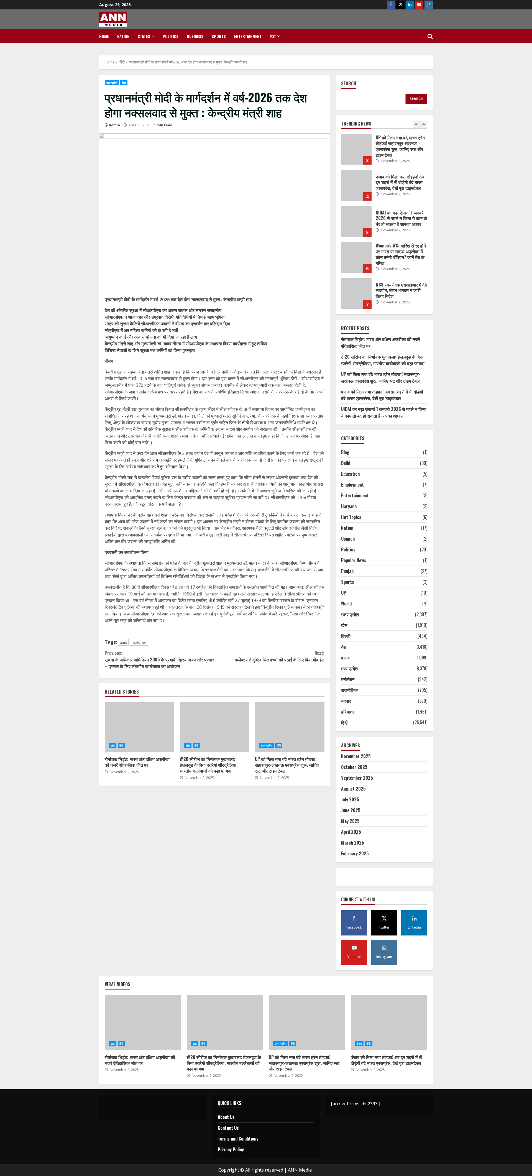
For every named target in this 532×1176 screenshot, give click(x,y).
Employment (352, 484)
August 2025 (353, 788)
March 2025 (352, 842)
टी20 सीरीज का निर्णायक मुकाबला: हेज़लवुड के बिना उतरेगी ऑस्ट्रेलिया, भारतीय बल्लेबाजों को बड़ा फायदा (214, 727)
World (346, 603)
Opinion (348, 538)
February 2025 (355, 853)
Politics (170, 36)
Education (350, 474)
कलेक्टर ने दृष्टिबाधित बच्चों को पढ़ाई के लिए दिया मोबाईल (279, 656)
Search (348, 84)
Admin (114, 125)
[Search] (430, 36)
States (144, 36)
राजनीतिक (349, 690)
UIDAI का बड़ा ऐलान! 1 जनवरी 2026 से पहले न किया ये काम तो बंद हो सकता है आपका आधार (356, 221)
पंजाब (345, 657)
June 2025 (350, 810)
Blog (345, 452)
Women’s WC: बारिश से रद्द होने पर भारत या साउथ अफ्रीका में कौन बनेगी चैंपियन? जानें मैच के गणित (356, 257)
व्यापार (346, 700)
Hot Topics (351, 517)
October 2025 (354, 767)
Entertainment (248, 36)
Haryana (349, 506)
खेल (113, 745)
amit (123, 642)
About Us (226, 1117)
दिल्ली (346, 636)
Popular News (353, 560)
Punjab (347, 571)
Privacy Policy (231, 1149)
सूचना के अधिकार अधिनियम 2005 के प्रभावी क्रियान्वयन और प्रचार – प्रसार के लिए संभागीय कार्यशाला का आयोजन (159, 659)
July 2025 (350, 799)
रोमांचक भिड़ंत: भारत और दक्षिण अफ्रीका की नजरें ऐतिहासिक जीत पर (139, 727)
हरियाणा (347, 711)
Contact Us (228, 1127)
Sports (219, 36)
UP (343, 592)
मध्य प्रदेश (111, 83)
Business (195, 36)
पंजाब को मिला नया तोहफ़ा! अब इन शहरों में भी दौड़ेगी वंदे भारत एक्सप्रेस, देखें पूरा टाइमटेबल (356, 185)
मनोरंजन (347, 679)
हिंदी (272, 36)
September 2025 (357, 777)
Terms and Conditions (238, 1138)
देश (343, 646)
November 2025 (356, 756)
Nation (123, 36)
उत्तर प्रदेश (266, 745)
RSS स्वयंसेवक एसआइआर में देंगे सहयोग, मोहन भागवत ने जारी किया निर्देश (356, 293)
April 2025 (351, 832)
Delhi (345, 463)
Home (104, 36)
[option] (384, 152)
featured (138, 642)
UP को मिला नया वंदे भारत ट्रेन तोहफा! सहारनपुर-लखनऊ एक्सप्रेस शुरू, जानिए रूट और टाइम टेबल (289, 727)
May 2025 (350, 821)
